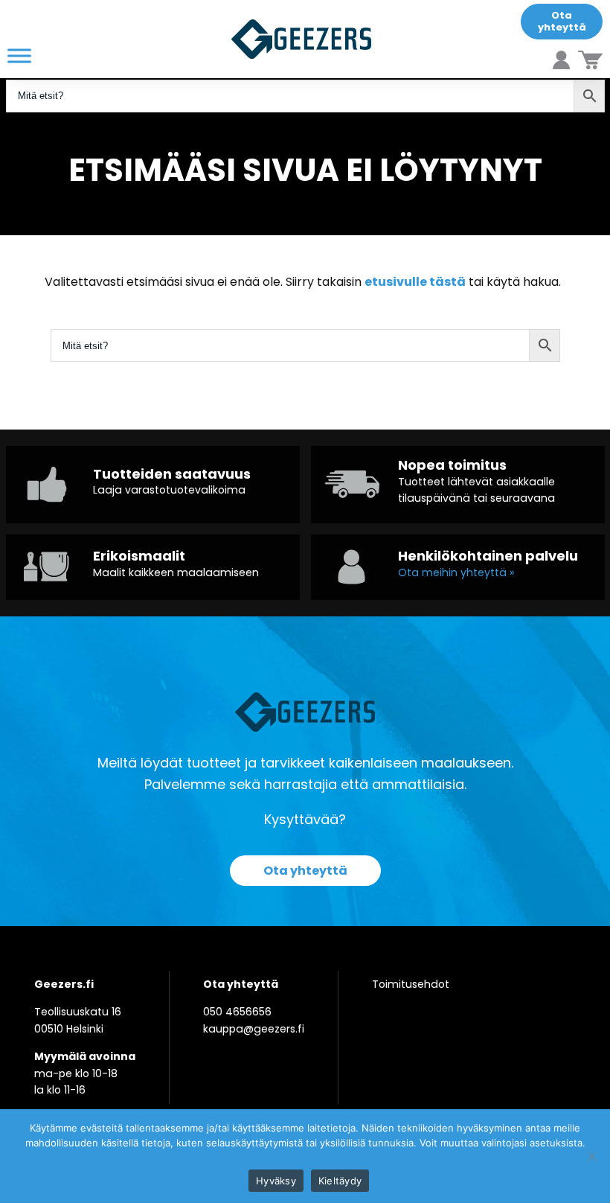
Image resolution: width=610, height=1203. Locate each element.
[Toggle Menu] (19, 55)
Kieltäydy (340, 1181)
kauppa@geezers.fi (253, 1028)
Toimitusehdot (410, 984)
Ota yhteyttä (562, 21)
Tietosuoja (305, 1158)
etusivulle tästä (415, 281)
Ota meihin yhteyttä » (456, 572)
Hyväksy (276, 1181)
